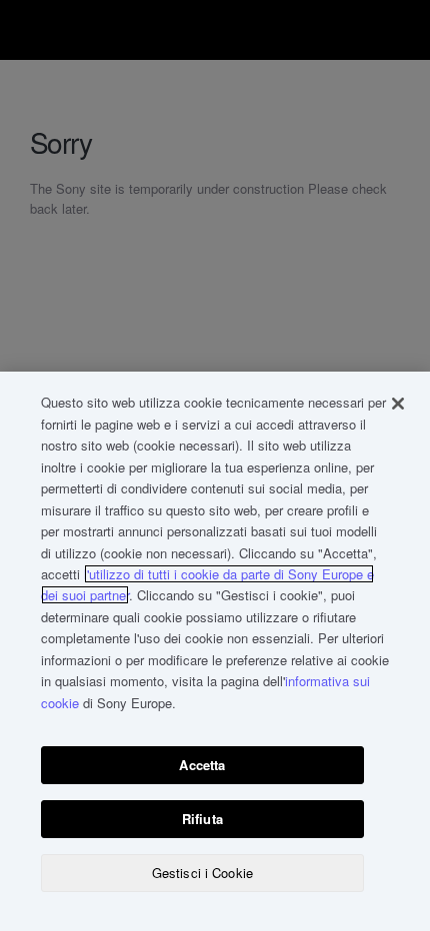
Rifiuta (202, 818)
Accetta (202, 764)
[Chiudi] (398, 404)
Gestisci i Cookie (202, 872)
